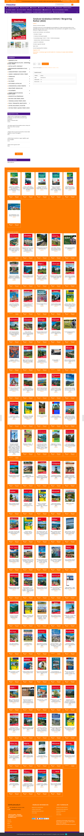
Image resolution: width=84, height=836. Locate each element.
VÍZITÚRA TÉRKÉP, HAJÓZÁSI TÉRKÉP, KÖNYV (19, 108)
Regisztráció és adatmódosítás (37, 807)
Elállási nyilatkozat (10, 162)
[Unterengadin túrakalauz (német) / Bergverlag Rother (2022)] (1, 418)
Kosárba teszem (45, 63)
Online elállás (9, 827)
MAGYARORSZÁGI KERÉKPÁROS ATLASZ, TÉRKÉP (18, 69)
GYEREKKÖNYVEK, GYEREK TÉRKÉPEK (19, 86)
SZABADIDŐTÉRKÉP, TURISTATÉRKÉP (19, 72)
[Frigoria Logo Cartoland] (11, 4)
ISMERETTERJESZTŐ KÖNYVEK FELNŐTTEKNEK (18, 93)
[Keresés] (76, 12)
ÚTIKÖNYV (19, 79)
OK (66, 834)
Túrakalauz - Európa (55, 67)
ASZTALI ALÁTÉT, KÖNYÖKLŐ (15, 66)
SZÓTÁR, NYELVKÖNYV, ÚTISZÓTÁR (17, 105)
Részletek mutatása (17, 197)
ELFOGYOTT (11, 257)
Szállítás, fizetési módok (36, 809)
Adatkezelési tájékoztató (60, 811)
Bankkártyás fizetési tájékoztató (37, 811)
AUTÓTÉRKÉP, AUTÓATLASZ (19, 83)
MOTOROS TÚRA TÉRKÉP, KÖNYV (16, 98)
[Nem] (82, 834)
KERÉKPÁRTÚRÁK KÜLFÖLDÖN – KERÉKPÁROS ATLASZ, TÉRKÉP (18, 63)
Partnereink (9, 825)
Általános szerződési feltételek (62, 807)
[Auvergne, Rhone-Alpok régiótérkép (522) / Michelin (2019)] (83, 418)
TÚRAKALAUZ (19, 76)
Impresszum (58, 812)
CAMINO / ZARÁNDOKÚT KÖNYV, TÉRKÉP (18, 74)
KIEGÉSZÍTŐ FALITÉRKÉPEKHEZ (16, 96)
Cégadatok (9, 821)
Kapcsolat (9, 819)
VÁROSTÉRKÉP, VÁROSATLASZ (16, 88)
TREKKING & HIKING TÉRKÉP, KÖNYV (17, 101)
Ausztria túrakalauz (45, 67)
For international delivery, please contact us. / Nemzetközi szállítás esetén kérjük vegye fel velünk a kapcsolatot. (42, 1)
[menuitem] (7, 7)
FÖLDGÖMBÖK (19, 90)
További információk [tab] (37, 72)
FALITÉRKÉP (19, 81)
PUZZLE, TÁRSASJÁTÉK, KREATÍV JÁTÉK (19, 103)
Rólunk (8, 823)
